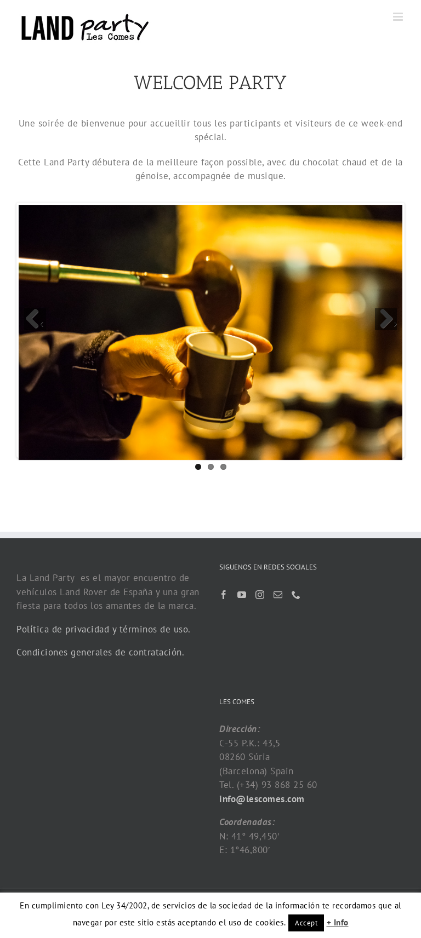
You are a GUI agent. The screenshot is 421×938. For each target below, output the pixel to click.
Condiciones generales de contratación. (100, 652)
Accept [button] (306, 923)
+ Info (338, 922)
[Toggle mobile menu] (399, 16)
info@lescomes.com (262, 799)
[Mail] (278, 594)
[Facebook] (224, 594)
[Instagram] (260, 594)
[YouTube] (242, 594)
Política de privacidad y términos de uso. (103, 629)
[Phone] (296, 594)
